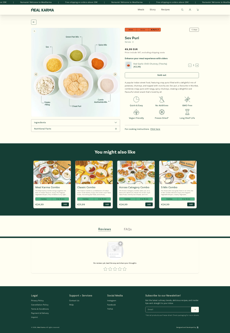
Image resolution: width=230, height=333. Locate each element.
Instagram (111, 301)
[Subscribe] (195, 309)
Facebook (111, 305)
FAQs (71, 305)
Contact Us (74, 301)
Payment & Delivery (40, 313)
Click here (155, 129)
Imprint (34, 317)
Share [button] (195, 30)
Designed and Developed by (186, 327)
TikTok (110, 309)
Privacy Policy (37, 301)
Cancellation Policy (39, 305)
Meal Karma (41, 327)
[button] (182, 9)
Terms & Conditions (40, 309)
